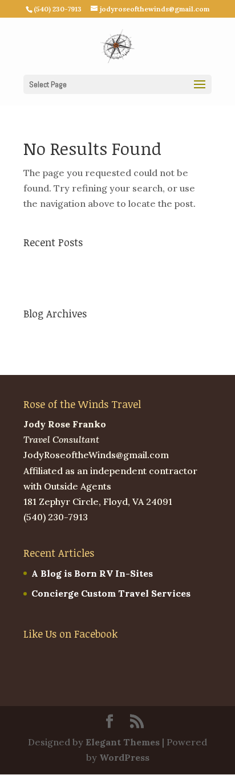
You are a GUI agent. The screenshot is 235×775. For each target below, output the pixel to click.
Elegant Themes (123, 742)
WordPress (124, 757)
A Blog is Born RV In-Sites (84, 262)
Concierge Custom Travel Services (103, 282)
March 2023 (50, 334)
